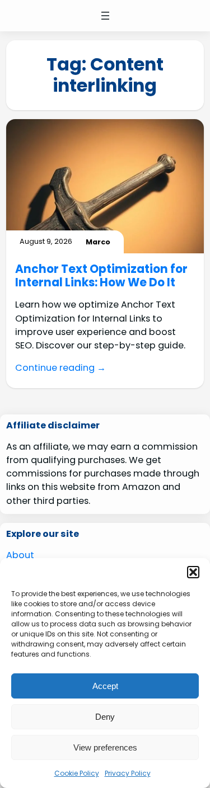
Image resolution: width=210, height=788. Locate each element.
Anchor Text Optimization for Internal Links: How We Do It (101, 276)
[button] (193, 572)
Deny (105, 716)
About (20, 555)
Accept (105, 686)
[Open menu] (105, 15)
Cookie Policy (76, 773)
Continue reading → (60, 367)
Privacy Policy (128, 773)
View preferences (105, 747)
